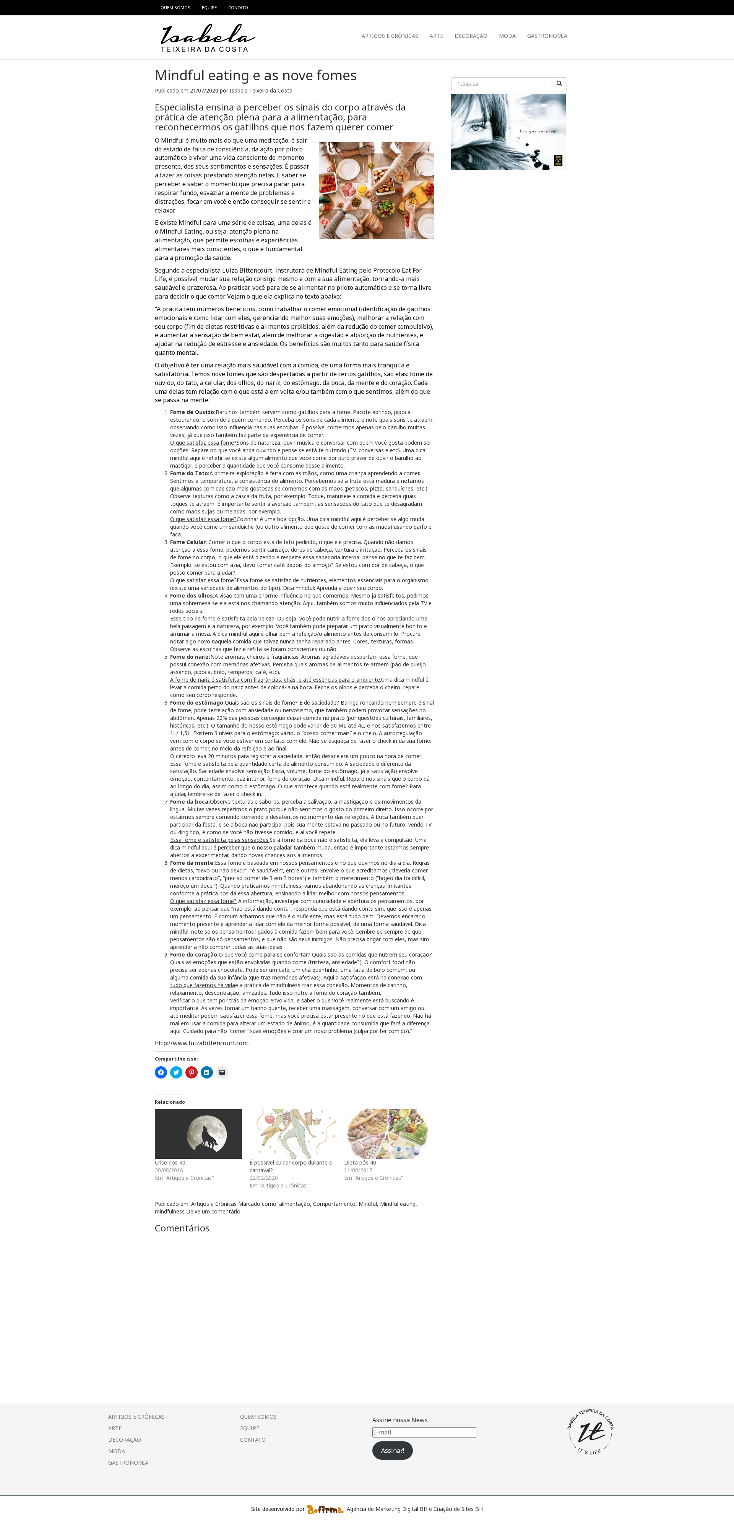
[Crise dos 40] (198, 1134)
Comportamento (334, 1203)
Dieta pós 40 (360, 1162)
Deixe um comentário (213, 1211)
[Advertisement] (508, 222)
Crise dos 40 (170, 1162)
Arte (436, 35)
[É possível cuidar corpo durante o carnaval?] (293, 1134)
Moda (507, 35)
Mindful (368, 1203)
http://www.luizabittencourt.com (201, 1043)
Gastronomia (547, 35)
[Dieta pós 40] (387, 1134)
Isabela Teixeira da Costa (261, 90)
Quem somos (258, 1416)
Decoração (471, 35)
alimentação (294, 1203)
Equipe (249, 1428)
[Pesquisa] (559, 83)
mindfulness (170, 1211)
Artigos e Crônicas (390, 35)
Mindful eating (398, 1203)
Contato (253, 1439)
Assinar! (392, 1450)
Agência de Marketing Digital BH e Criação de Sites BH (415, 1508)
